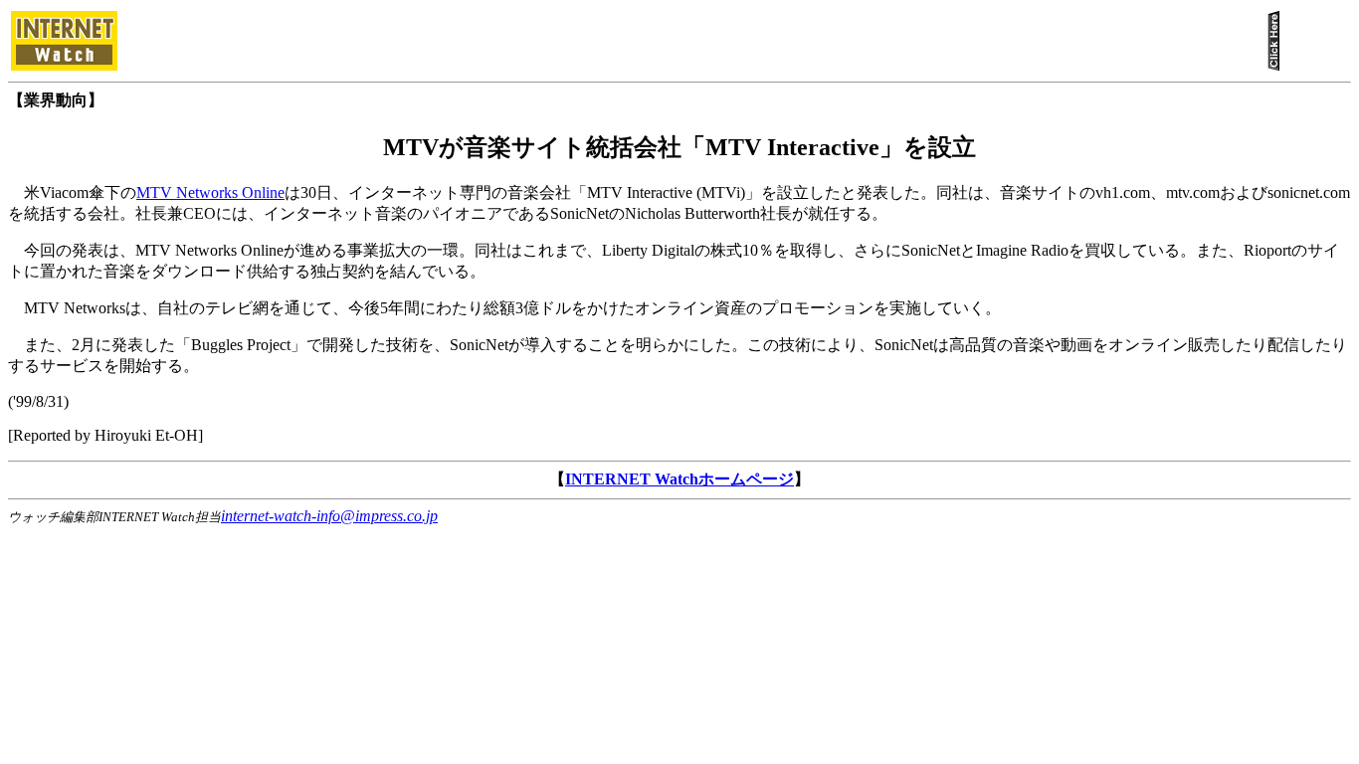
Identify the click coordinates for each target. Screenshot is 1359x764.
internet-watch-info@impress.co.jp (329, 515)
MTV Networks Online (210, 192)
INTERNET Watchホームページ (679, 479)
